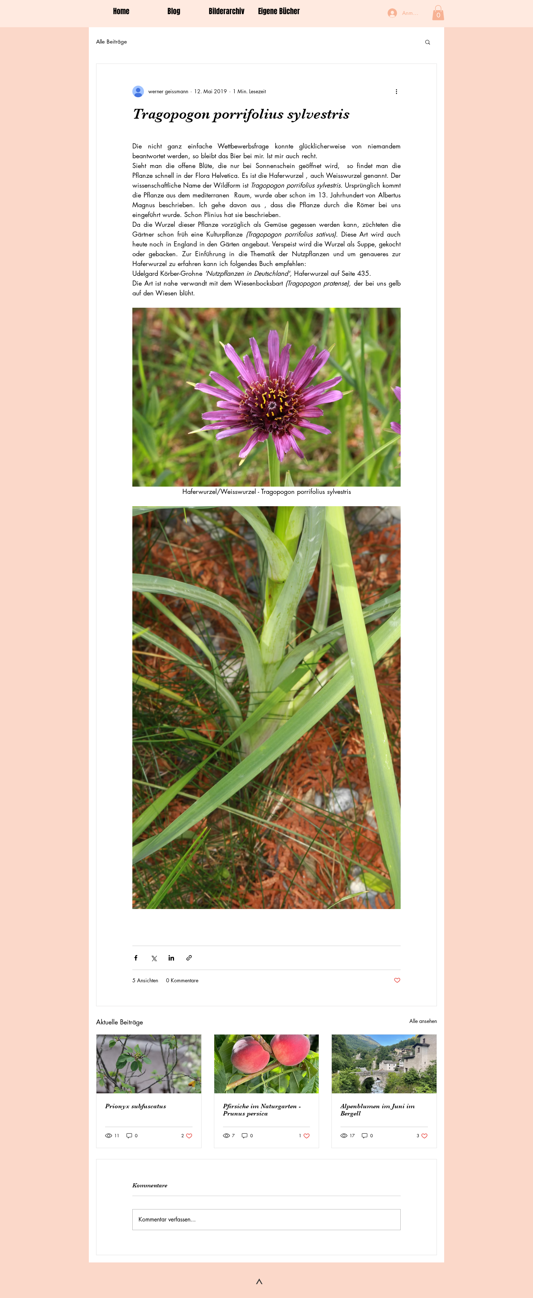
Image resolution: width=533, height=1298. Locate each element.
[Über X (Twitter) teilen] (153, 957)
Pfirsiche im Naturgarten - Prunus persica (262, 1109)
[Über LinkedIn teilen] (171, 957)
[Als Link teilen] (189, 957)
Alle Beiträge (111, 41)
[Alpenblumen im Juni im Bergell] (384, 1064)
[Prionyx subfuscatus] (148, 1064)
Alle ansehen (423, 1020)
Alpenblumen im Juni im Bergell (377, 1109)
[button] (427, 42)
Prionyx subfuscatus (135, 1106)
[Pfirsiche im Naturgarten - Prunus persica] (266, 1064)
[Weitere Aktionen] (396, 91)
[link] (438, 12)
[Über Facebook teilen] (135, 957)
